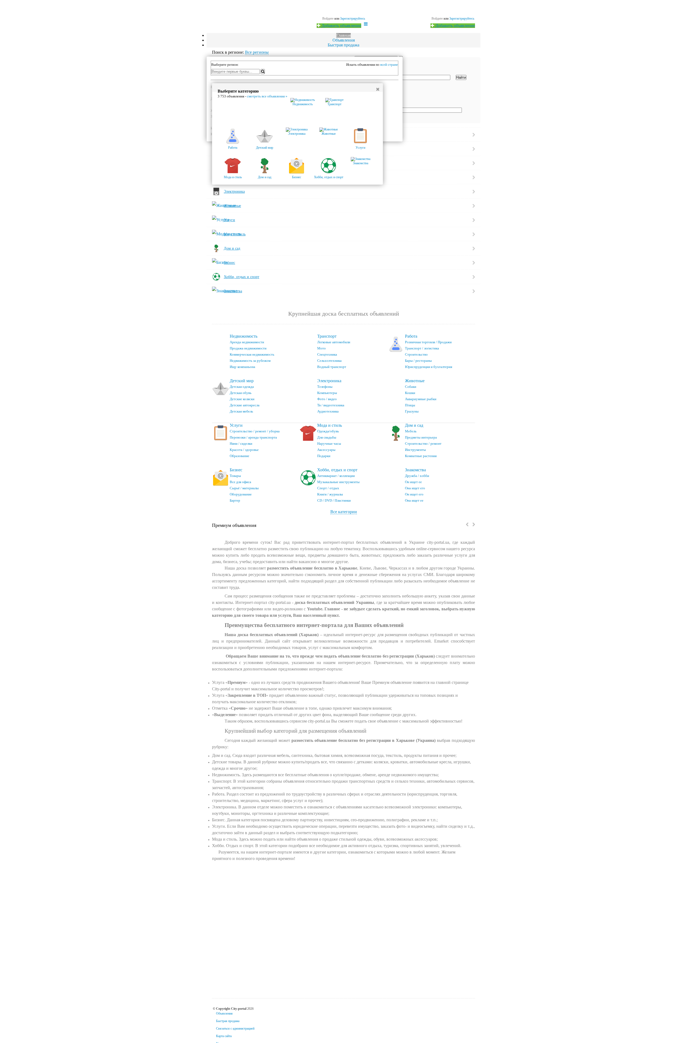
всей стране (389, 65)
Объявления (343, 40)
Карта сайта (224, 1036)
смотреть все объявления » (267, 96)
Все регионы (257, 52)
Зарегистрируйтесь (461, 18)
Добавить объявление (454, 25)
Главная (343, 35)
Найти (461, 77)
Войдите (437, 18)
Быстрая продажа (343, 45)
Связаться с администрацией (235, 1028)
